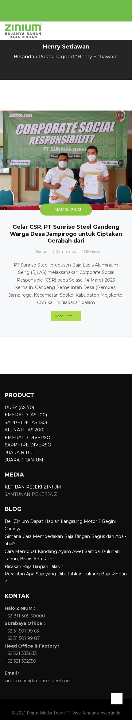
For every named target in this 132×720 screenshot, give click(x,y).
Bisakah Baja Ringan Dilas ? (34, 566)
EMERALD (16, 437)
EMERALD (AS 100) (26, 415)
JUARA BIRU (19, 452)
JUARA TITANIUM (24, 460)
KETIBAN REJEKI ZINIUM (33, 487)
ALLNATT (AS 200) (25, 430)
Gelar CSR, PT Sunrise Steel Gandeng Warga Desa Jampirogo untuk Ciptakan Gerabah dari (66, 234)
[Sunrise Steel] (23, 30)
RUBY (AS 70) (19, 407)
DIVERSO (39, 437)
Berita (40, 251)
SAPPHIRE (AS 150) (26, 422)
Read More (63, 316)
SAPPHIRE (17, 445)
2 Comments (64, 251)
